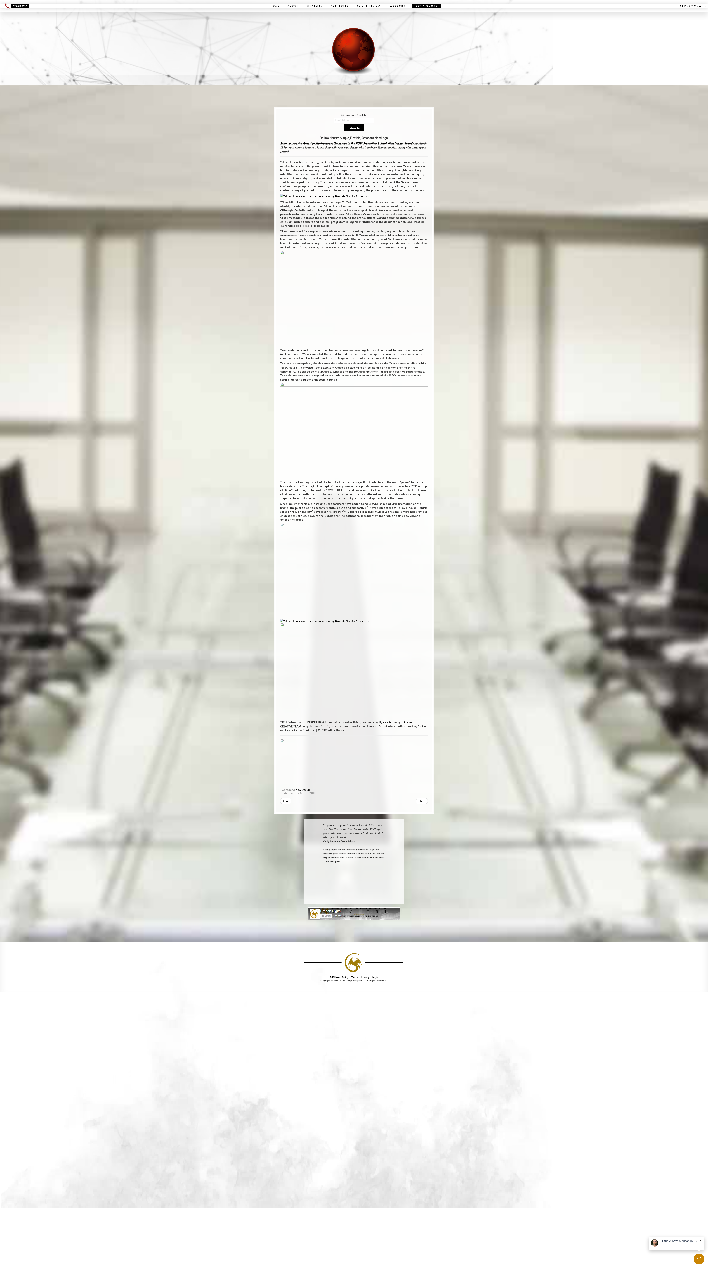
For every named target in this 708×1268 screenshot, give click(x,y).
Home (275, 5)
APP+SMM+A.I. (693, 6)
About (293, 5)
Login (375, 977)
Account (398, 5)
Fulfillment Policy (339, 977)
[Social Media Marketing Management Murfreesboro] (354, 913)
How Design (303, 789)
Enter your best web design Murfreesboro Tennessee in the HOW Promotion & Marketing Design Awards (347, 143)
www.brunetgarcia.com (398, 722)
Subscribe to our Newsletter (354, 115)
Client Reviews (369, 5)
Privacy (365, 977)
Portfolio (340, 5)
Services (315, 5)
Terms (354, 977)
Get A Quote (426, 5)
